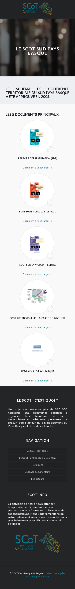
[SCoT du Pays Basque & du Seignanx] (37, 8)
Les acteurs (37, 479)
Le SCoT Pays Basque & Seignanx (37, 458)
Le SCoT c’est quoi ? (37, 451)
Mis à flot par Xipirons (37, 576)
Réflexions (37, 465)
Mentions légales (56, 573)
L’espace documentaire (37, 472)
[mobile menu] (70, 7)
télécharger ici (44, 167)
